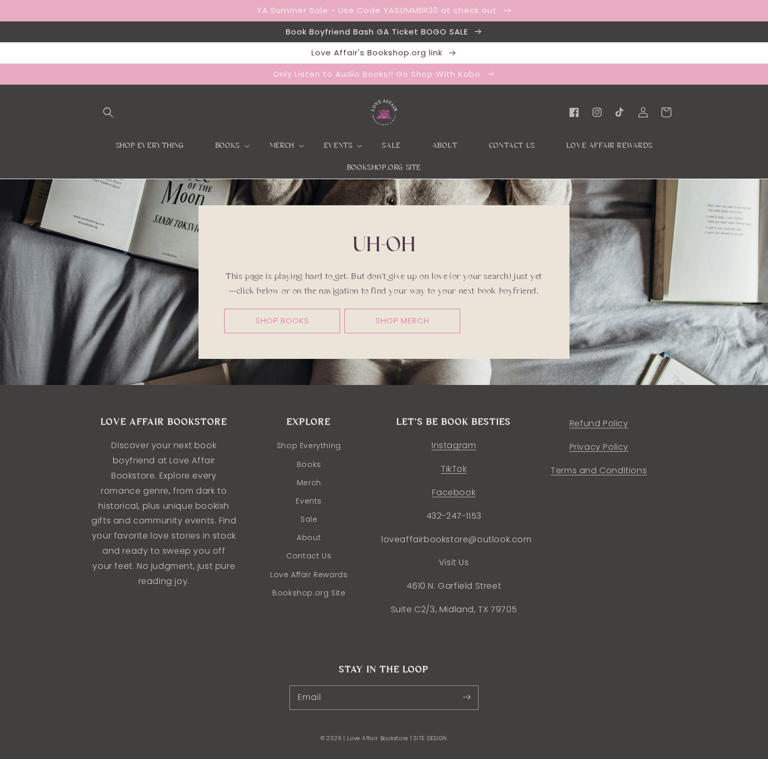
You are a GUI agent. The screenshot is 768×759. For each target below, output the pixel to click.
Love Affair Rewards (308, 574)
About (309, 537)
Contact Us (308, 556)
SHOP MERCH (402, 320)
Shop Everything (309, 445)
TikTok (454, 469)
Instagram (454, 445)
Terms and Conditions (599, 470)
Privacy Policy (599, 447)
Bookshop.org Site (308, 593)
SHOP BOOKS (282, 320)
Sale (308, 519)
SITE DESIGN (430, 738)
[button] (108, 112)
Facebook (453, 492)
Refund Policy (599, 423)
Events (309, 501)
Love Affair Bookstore (378, 738)
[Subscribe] (466, 697)
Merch (309, 482)
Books (309, 464)
